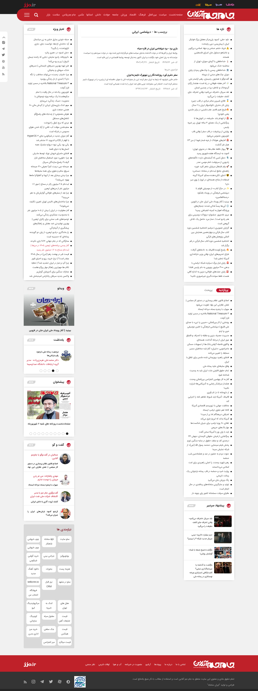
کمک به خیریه (49, 605)
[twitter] (3, 56)
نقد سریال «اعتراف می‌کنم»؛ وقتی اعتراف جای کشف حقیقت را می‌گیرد (200, 522)
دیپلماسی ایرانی (141, 32)
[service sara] (219, 5)
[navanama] (230, 5)
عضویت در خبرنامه (133, 664)
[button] (57, 371)
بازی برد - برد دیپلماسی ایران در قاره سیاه (157, 49)
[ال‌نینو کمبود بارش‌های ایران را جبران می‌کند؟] (65, 513)
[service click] (198, 5)
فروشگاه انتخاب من (33, 592)
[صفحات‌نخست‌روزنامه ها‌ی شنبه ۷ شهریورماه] (49, 404)
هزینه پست (64, 569)
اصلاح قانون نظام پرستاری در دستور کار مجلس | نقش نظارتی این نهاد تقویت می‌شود (43, 467)
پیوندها (157, 664)
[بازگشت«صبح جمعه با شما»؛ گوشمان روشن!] (222, 552)
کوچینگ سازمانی (33, 618)
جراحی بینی (49, 556)
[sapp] (3, 68)
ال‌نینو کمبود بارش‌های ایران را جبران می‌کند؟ (43, 513)
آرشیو (148, 664)
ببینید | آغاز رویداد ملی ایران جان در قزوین (50, 330)
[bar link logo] (30, 5)
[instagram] (3, 43)
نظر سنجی (90, 664)
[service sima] (208, 5)
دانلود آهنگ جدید (33, 571)
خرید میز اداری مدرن (33, 631)
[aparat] (3, 62)
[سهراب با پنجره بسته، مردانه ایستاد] (65, 480)
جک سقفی (49, 629)
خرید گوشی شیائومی (33, 558)
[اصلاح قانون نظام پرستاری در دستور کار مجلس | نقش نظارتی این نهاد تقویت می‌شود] (65, 461)
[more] (191, 505)
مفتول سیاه (49, 616)
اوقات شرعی (104, 664)
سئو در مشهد (64, 582)
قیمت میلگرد (65, 642)
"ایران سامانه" (213, 685)
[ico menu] (28, 15)
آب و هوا (117, 664)
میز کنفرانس (49, 642)
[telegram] (3, 49)
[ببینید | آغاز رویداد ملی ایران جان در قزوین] (49, 309)
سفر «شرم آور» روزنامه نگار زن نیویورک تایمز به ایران (152, 75)
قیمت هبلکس (64, 631)
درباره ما (168, 664)
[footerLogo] (213, 664)
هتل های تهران (64, 605)
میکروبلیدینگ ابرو (33, 605)
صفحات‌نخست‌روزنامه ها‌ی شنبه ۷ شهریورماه (49, 424)
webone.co (33, 582)
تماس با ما (181, 664)
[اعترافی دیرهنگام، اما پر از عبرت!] (43, 358)
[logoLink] (210, 15)
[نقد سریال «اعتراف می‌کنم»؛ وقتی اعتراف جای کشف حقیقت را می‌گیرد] (222, 522)
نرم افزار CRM (48, 584)
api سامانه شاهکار (49, 541)
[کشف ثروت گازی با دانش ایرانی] (65, 497)
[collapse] (3, 38)
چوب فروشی (33, 539)
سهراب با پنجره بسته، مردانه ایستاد (43, 485)
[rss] (3, 75)
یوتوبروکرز (64, 556)
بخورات (49, 569)
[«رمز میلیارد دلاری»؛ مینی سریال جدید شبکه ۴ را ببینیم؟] (222, 537)
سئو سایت (64, 539)
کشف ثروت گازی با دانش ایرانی (44, 501)
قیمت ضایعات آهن (64, 618)
